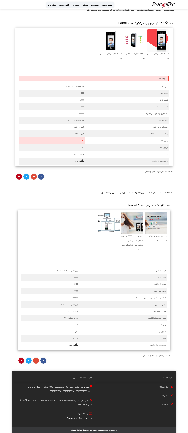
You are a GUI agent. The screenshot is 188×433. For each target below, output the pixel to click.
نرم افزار (85, 5)
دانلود (77, 161)
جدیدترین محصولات (153, 10)
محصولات (95, 5)
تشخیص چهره (154, 192)
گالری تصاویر (63, 5)
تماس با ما (52, 5)
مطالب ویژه (104, 192)
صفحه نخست (107, 5)
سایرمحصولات (115, 10)
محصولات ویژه (92, 10)
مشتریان (75, 5)
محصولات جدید (103, 10)
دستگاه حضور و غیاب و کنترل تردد (133, 10)
